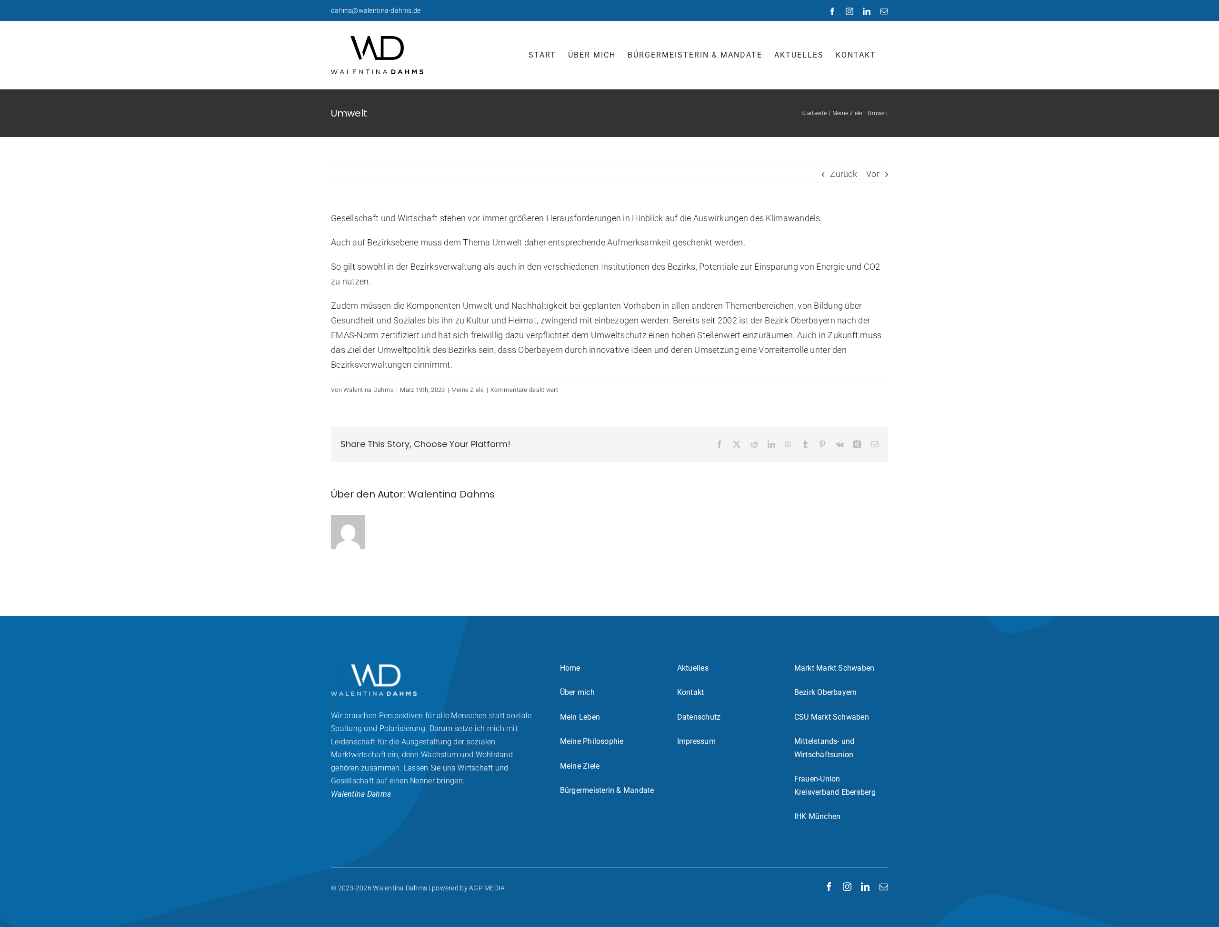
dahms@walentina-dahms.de (375, 10)
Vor (872, 174)
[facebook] (829, 886)
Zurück (843, 174)
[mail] (883, 886)
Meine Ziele (467, 389)
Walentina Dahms (368, 389)
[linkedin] (865, 886)
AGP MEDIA (487, 888)
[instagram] (847, 886)
